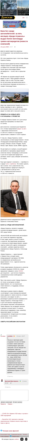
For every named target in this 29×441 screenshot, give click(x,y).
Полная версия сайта (5, 434)
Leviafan (10, 336)
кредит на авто (21, 129)
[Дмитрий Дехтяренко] (2, 381)
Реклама (14, 28)
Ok (22, 439)
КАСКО (21, 271)
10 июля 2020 (5, 47)
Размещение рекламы (16, 434)
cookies (16, 439)
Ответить (10, 376)
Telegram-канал (15, 436)
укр (23, 17)
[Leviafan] (3, 336)
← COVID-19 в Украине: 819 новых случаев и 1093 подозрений (14, 414)
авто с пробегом (11, 164)
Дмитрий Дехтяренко (11, 381)
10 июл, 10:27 (20, 336)
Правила (3, 404)
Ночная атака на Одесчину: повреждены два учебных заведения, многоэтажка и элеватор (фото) (8, 12)
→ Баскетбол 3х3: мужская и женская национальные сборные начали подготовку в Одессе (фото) (14, 421)
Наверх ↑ (10, 404)
